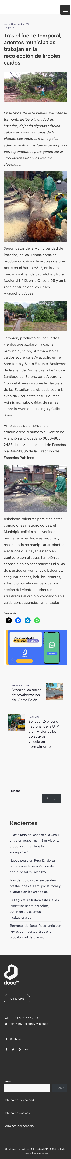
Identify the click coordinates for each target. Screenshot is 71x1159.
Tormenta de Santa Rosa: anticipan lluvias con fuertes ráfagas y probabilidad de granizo (35, 931)
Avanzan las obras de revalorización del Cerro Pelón (26, 693)
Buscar (15, 791)
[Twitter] (13, 1049)
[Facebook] (6, 1049)
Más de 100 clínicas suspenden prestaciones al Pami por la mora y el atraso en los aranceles (35, 886)
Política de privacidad (19, 1100)
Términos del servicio (19, 1126)
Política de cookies (17, 1113)
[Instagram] (19, 1049)
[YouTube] (26, 1049)
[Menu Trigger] (65, 10)
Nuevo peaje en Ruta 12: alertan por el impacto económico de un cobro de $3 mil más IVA (34, 866)
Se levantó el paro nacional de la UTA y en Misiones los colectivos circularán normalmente (44, 732)
